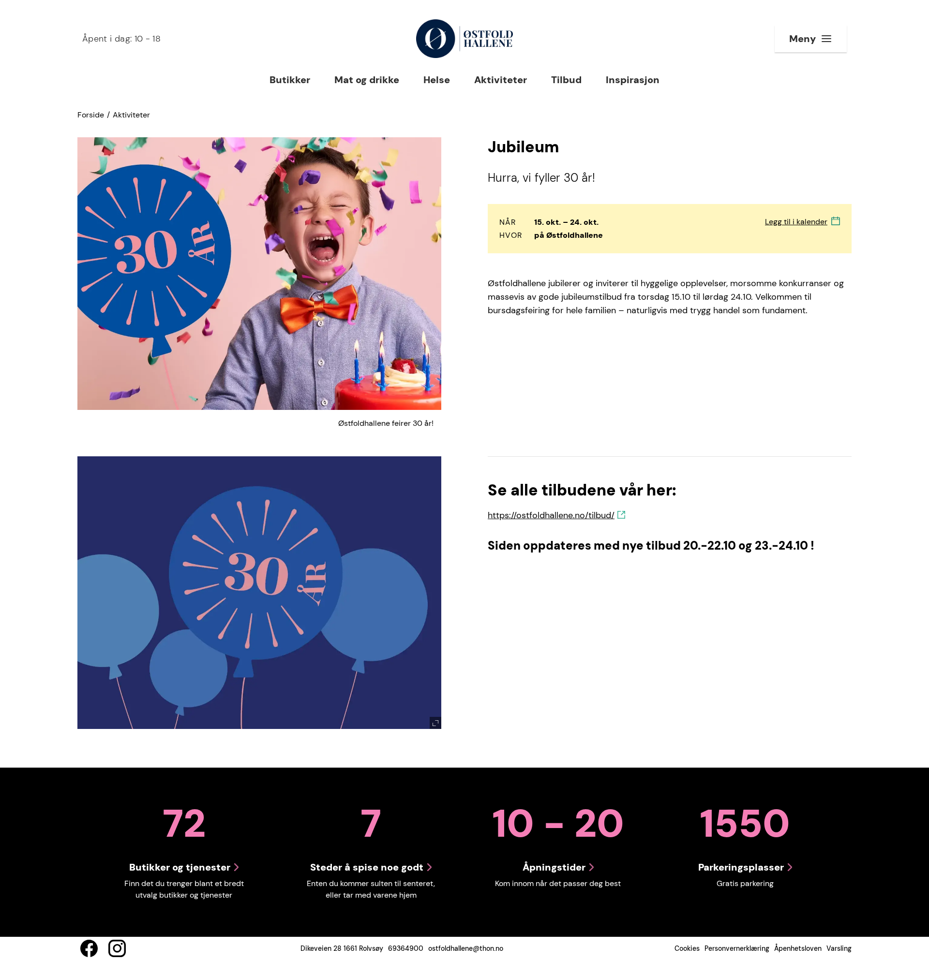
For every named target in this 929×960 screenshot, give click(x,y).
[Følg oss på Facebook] (89, 948)
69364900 (405, 948)
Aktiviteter (131, 115)
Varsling (839, 948)
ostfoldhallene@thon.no (465, 948)
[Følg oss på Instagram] (117, 948)
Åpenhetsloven (798, 948)
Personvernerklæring (736, 948)
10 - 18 (121, 38)
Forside (90, 115)
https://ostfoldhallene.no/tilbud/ (551, 515)
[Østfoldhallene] (464, 38)
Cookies (687, 948)
